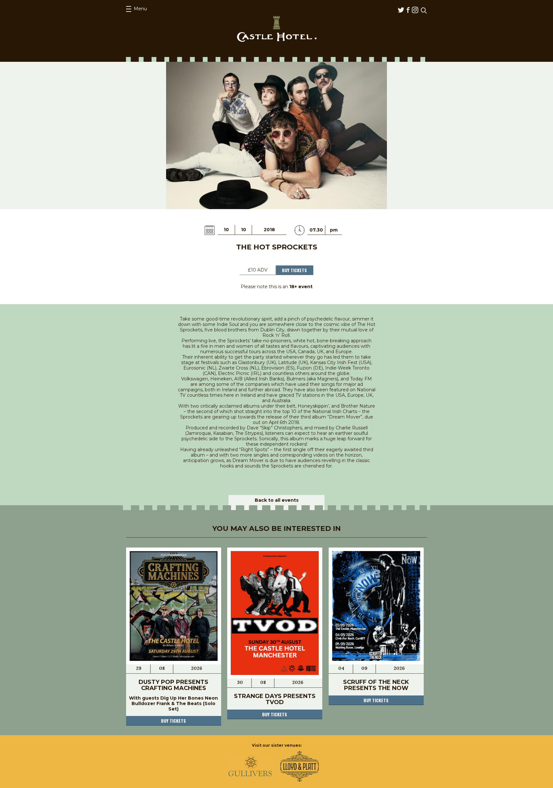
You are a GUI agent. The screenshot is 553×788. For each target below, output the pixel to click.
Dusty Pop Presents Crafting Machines (173, 685)
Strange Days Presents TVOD (275, 699)
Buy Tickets (294, 270)
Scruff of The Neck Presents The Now (376, 685)
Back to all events (277, 500)
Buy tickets (173, 720)
